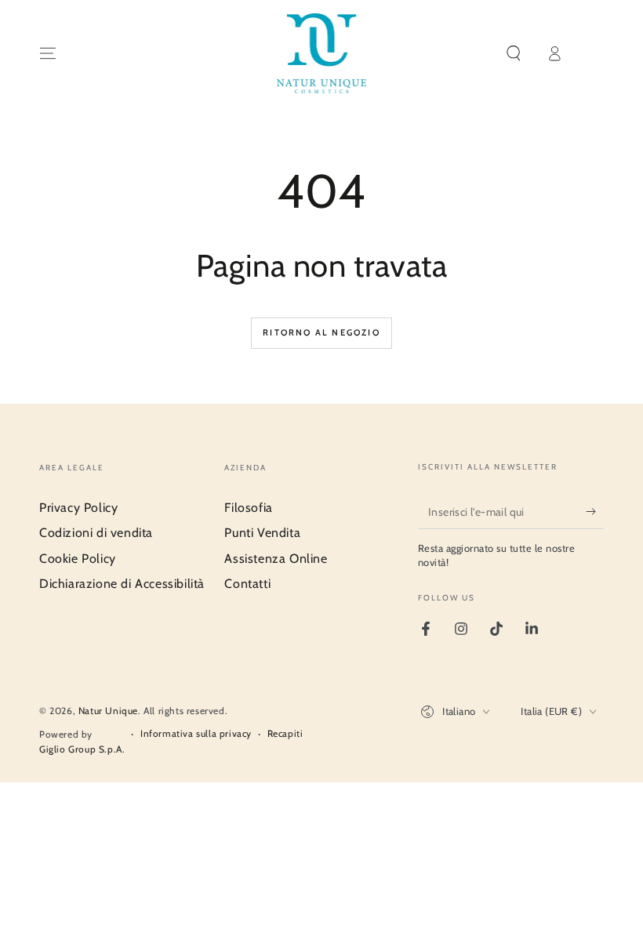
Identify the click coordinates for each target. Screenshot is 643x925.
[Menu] (47, 53)
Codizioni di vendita (96, 532)
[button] (513, 53)
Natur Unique (108, 710)
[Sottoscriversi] (595, 511)
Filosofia (248, 507)
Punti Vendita (262, 532)
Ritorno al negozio (321, 332)
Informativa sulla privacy (196, 733)
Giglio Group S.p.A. (82, 749)
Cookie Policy (77, 558)
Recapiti (285, 733)
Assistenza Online (275, 558)
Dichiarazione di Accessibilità (122, 583)
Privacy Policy (78, 507)
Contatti (247, 583)
